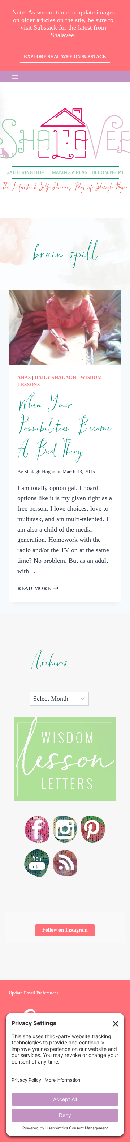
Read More (37, 588)
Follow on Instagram (65, 930)
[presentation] (65, 327)
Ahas (24, 377)
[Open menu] (15, 76)
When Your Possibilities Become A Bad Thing (63, 427)
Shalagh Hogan (39, 471)
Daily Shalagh (55, 377)
